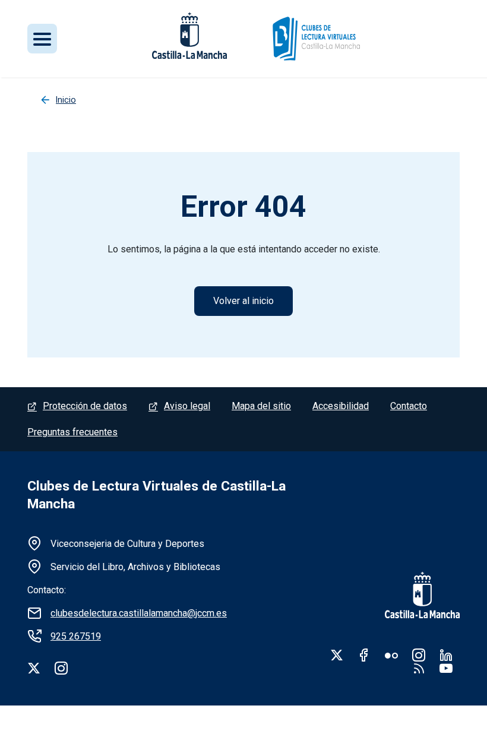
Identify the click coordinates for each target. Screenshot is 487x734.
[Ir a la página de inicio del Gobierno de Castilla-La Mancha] (414, 595)
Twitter (336, 655)
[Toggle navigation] (42, 38)
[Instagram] (61, 668)
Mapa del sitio (261, 406)
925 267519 (75, 636)
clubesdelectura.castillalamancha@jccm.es (138, 613)
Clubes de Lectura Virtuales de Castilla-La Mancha (156, 495)
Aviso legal (187, 406)
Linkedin (446, 655)
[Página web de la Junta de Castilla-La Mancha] (189, 35)
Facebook (364, 655)
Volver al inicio (243, 300)
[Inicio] (316, 38)
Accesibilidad (340, 406)
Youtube (446, 668)
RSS (418, 668)
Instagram (418, 655)
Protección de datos (85, 406)
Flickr (391, 655)
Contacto (408, 406)
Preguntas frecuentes (72, 432)
